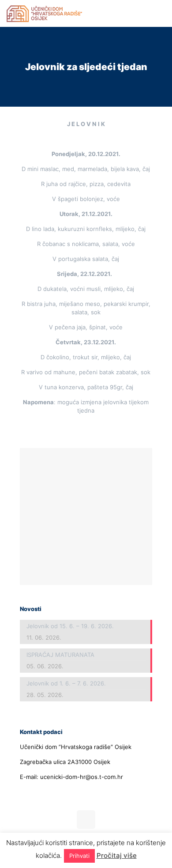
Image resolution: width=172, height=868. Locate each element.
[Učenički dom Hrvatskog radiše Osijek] (44, 13)
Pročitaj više (117, 855)
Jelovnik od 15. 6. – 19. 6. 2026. (70, 626)
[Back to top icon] (86, 819)
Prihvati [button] (79, 855)
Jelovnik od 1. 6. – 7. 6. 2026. (66, 683)
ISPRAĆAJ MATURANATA (60, 654)
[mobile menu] (160, 13)
